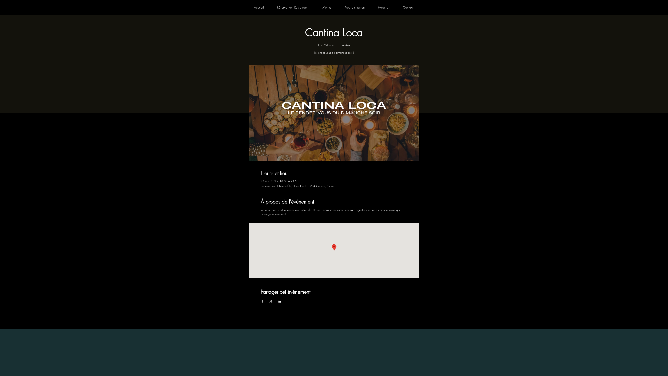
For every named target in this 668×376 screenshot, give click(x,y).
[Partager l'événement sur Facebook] (262, 301)
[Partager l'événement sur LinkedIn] (279, 301)
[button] (327, 7)
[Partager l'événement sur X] (271, 301)
